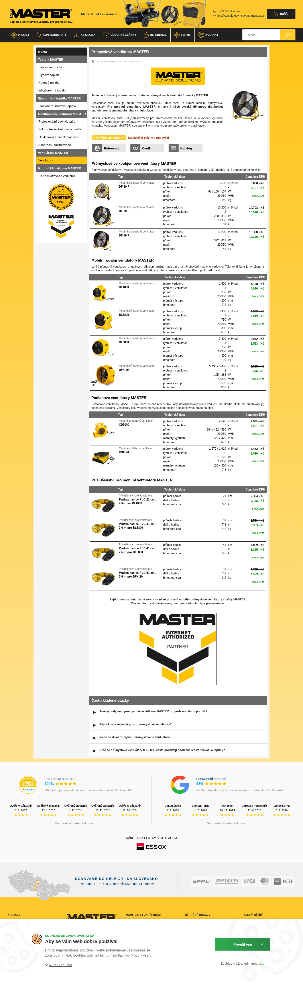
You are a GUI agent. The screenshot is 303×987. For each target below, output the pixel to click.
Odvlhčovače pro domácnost (58, 137)
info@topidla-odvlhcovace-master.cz (240, 15)
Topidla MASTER (50, 59)
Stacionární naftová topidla (57, 106)
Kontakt (211, 34)
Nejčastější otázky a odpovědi (148, 137)
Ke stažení (88, 34)
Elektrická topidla (50, 67)
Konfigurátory (54, 34)
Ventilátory (45, 160)
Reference (158, 34)
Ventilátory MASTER (111, 61)
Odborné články (123, 34)
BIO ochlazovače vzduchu (56, 176)
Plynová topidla (49, 75)
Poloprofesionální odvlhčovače (59, 129)
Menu (42, 52)
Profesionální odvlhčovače (56, 121)
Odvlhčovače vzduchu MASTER (62, 114)
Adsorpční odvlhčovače (54, 145)
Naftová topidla (48, 82)
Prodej (23, 34)
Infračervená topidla (52, 90)
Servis (186, 34)
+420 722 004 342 (228, 11)
